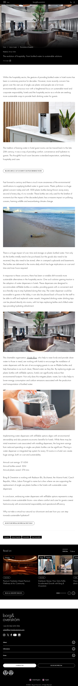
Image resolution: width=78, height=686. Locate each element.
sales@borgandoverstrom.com (13, 630)
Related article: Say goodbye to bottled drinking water (23, 171)
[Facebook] (11, 635)
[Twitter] (8, 635)
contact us (19, 665)
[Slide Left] (69, 593)
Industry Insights (13, 47)
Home (4, 47)
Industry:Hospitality (16, 537)
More (4, 655)
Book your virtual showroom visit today (19, 523)
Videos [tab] (72, 551)
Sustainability (26, 537)
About (5, 642)
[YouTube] (15, 635)
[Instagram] (4, 635)
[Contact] (71, 2)
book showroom (56, 665)
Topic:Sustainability (36, 537)
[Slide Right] (73, 593)
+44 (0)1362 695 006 (11, 626)
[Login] (74, 2)
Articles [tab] (65, 551)
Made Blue (32, 357)
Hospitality (6, 537)
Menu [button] (8, 2)
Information (6, 649)
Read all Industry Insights (13, 593)
